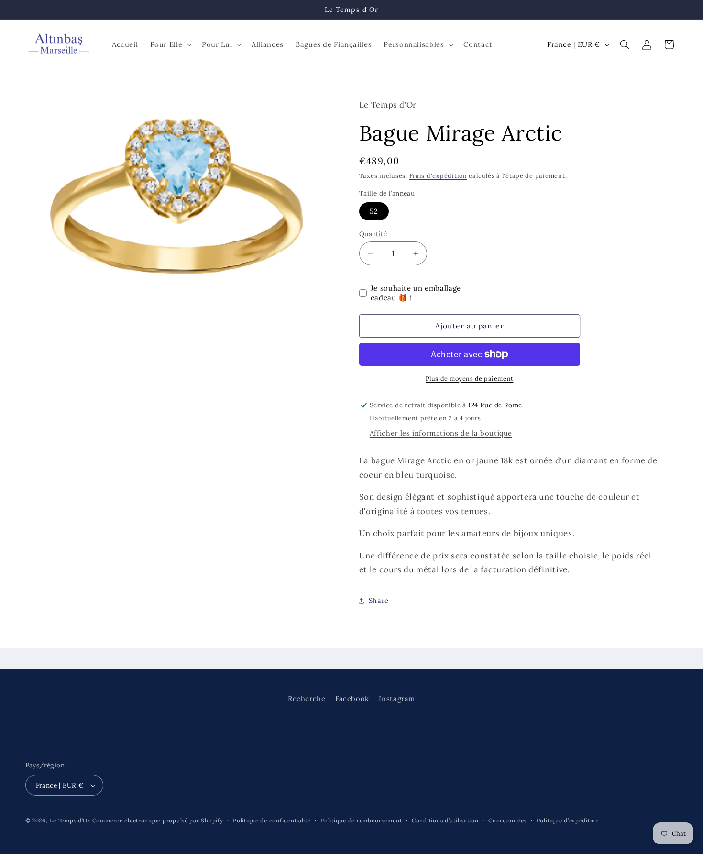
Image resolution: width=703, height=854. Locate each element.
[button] (170, 44)
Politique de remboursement (361, 820)
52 (374, 211)
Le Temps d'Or (69, 820)
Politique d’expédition (568, 820)
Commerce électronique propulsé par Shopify (157, 820)
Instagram (397, 698)
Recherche (307, 698)
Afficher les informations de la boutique (441, 433)
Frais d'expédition (438, 175)
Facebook (352, 698)
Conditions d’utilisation (445, 820)
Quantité (373, 234)
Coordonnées (507, 820)
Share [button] (379, 600)
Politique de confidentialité (272, 820)
